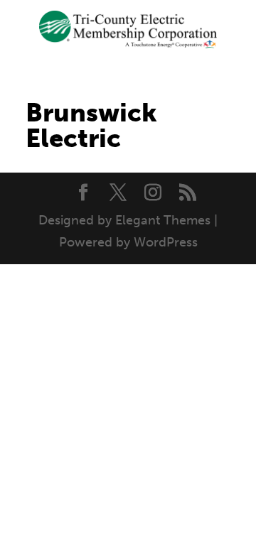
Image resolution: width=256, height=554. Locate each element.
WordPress (166, 242)
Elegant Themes (162, 220)
